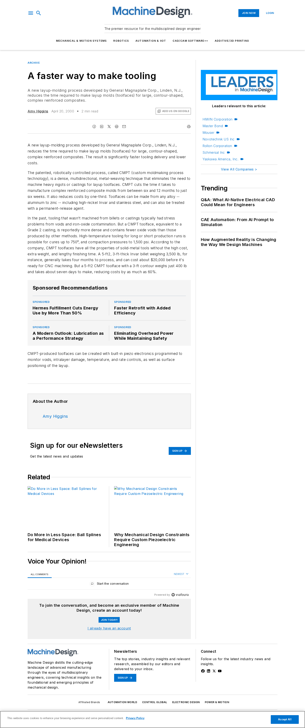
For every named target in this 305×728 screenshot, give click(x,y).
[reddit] (117, 126)
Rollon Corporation (217, 146)
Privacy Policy (135, 718)
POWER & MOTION (217, 702)
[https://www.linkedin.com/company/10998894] (208, 671)
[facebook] (94, 126)
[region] (109, 584)
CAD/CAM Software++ (190, 40)
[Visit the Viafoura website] (180, 595)
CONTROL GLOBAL (154, 702)
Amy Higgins (38, 111)
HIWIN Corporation (218, 119)
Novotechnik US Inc (219, 139)
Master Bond (213, 126)
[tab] (40, 574)
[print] (189, 126)
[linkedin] (102, 126)
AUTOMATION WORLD (122, 702)
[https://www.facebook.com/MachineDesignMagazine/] (203, 671)
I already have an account (109, 628)
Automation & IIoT (150, 40)
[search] (38, 13)
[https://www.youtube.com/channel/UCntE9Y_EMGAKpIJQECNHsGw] (220, 671)
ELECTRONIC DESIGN (186, 702)
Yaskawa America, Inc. (220, 159)
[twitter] (109, 126)
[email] (124, 126)
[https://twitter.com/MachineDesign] (214, 671)
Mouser (208, 132)
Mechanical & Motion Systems (81, 40)
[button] (31, 13)
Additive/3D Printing (232, 40)
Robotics (121, 40)
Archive (34, 62)
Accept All (284, 719)
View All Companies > (239, 169)
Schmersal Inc (214, 152)
